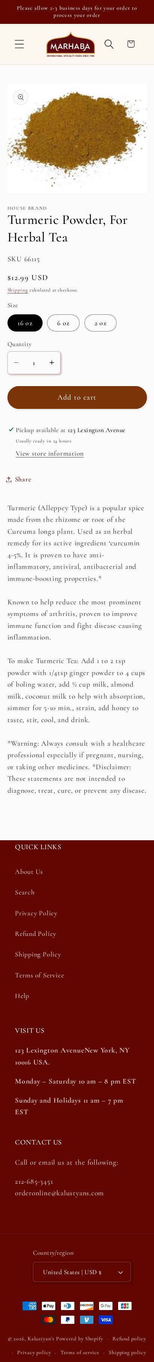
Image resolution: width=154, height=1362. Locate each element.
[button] (19, 44)
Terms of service (80, 1352)
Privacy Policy (36, 913)
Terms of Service (39, 975)
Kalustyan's (41, 1338)
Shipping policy (127, 1352)
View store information (50, 453)
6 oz (63, 323)
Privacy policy (34, 1352)
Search (25, 892)
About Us (29, 872)
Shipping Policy (38, 954)
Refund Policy (35, 934)
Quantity (19, 344)
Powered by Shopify (79, 1338)
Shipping (17, 290)
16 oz (25, 323)
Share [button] (23, 479)
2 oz (101, 323)
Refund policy (129, 1338)
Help (22, 996)
